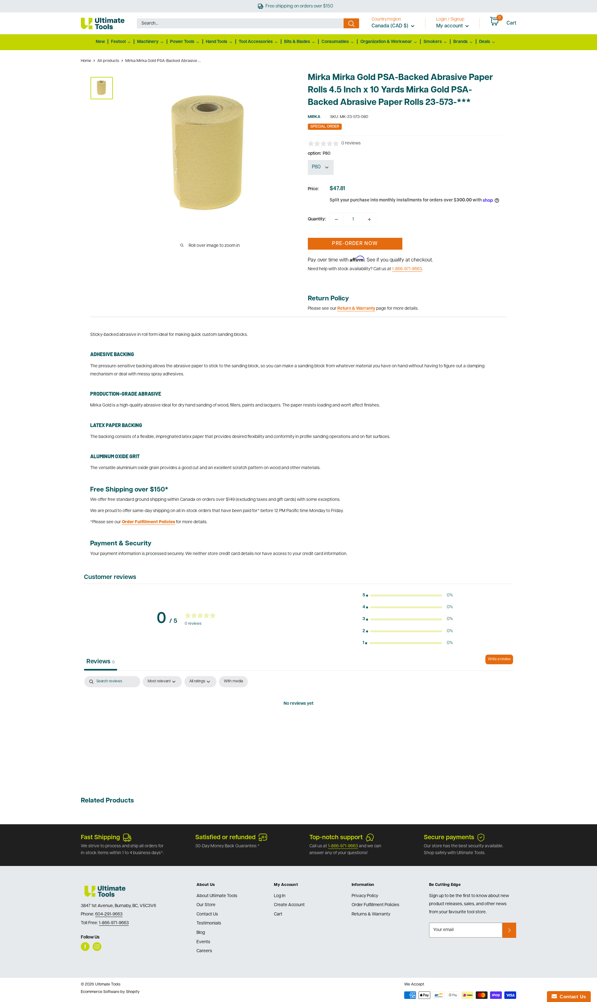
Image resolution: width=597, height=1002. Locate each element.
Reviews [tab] (100, 662)
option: (319, 153)
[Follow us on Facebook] (85, 946)
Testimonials (209, 923)
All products (108, 61)
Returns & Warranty (371, 914)
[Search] (351, 23)
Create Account (289, 905)
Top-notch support (336, 838)
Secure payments (449, 838)
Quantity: (317, 219)
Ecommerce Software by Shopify (110, 992)
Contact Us (207, 914)
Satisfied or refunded (225, 838)
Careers (204, 951)
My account (450, 26)
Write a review (499, 659)
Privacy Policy (365, 896)
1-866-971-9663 (407, 269)
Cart (278, 914)
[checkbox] (233, 681)
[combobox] (240, 23)
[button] (408, 595)
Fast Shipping (100, 838)
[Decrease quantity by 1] (336, 219)
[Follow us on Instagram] (97, 946)
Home (86, 61)
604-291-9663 (109, 914)
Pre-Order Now (355, 243)
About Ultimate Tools (217, 896)
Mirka (314, 117)
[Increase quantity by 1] (369, 219)
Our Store (206, 905)
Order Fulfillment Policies (375, 905)
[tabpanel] (298, 725)
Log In (279, 896)
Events (203, 942)
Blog (201, 932)
